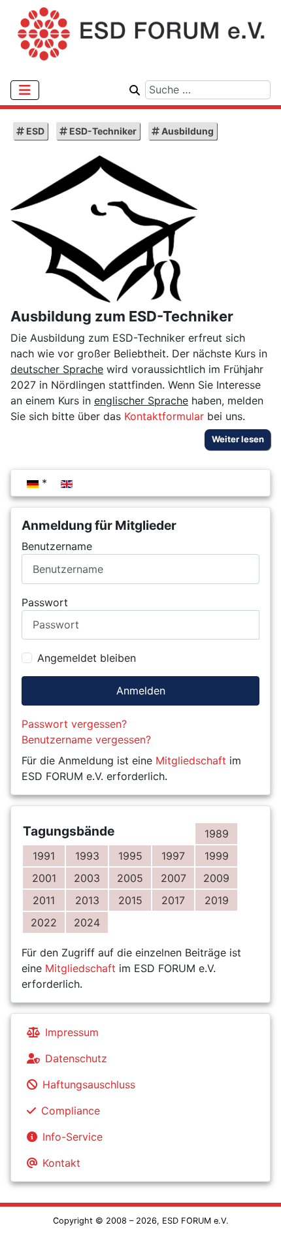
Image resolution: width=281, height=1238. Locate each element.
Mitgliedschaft (191, 760)
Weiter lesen (238, 439)
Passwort (45, 602)
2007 (173, 878)
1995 (130, 855)
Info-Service (72, 1136)
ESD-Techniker (102, 131)
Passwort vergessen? (74, 723)
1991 (44, 855)
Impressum (72, 1032)
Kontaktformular (164, 416)
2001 (44, 878)
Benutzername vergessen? (86, 739)
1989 (217, 833)
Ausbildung (186, 131)
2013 (87, 900)
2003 (87, 878)
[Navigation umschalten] (24, 90)
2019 (217, 900)
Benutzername (57, 546)
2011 (44, 900)
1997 (173, 855)
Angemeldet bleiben (86, 657)
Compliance (70, 1110)
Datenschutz (76, 1058)
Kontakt (61, 1162)
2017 (173, 900)
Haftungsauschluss (88, 1084)
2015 (130, 900)
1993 (87, 855)
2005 (130, 878)
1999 (217, 855)
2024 (87, 922)
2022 (44, 922)
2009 (216, 878)
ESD (34, 131)
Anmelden (140, 690)
